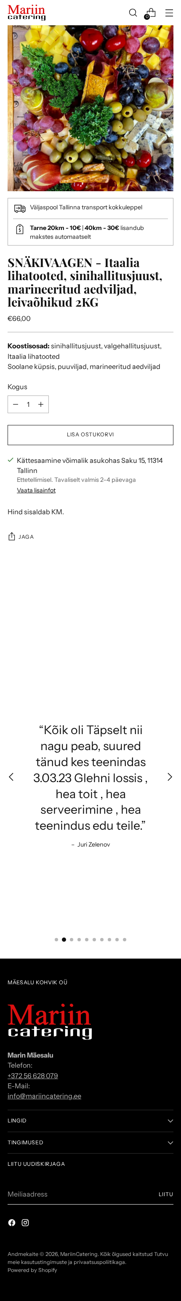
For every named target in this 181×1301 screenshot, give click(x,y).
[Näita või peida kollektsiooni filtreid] (169, 777)
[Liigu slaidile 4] (79, 939)
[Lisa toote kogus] (40, 404)
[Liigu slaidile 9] (117, 939)
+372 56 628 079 (33, 1075)
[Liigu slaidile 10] (124, 939)
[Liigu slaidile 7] (102, 939)
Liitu (166, 1194)
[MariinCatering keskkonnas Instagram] (26, 1223)
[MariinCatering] (26, 13)
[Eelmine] (11, 777)
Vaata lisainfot (36, 490)
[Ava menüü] (169, 12)
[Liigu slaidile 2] (64, 940)
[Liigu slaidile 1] (56, 939)
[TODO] (15, 404)
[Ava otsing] (132, 12)
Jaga (26, 537)
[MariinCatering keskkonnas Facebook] (13, 1223)
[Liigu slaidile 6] (94, 939)
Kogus (17, 386)
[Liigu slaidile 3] (71, 939)
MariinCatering (79, 1254)
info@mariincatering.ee (44, 1096)
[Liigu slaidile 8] (109, 939)
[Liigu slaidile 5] (86, 939)
